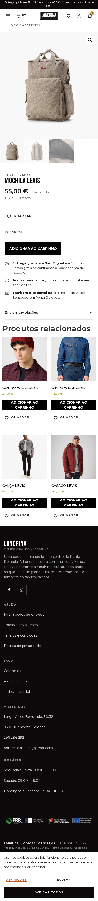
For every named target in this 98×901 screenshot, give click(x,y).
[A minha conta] (79, 15)
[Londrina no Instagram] (21, 590)
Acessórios (31, 25)
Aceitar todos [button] (49, 892)
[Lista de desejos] (68, 15)
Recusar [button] (62, 879)
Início (14, 25)
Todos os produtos (19, 692)
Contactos (12, 671)
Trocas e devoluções (21, 625)
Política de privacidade (22, 646)
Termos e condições (20, 635)
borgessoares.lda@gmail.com (28, 748)
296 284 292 (14, 737)
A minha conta (16, 681)
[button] (90, 40)
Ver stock (13, 231)
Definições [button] (16, 879)
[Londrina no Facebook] (9, 590)
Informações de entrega (24, 614)
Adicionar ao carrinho (33, 248)
